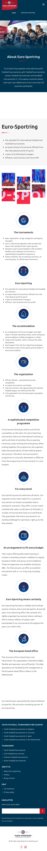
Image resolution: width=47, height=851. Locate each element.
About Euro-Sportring (12, 771)
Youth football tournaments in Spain (18, 736)
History (7, 774)
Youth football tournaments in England (19, 729)
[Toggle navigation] (43, 4)
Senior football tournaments (15, 760)
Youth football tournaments (14, 750)
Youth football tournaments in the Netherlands (22, 739)
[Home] (9, 5)
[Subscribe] (42, 811)
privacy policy (28, 818)
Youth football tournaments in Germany (19, 732)
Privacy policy (9, 792)
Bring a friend (9, 778)
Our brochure (9, 788)
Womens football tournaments (16, 757)
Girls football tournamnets (14, 753)
